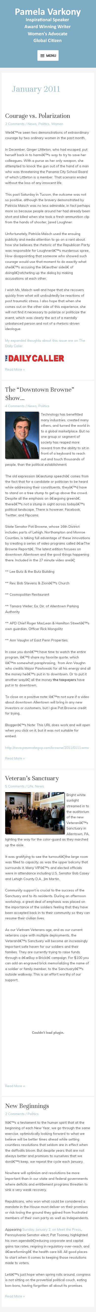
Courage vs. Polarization (37, 116)
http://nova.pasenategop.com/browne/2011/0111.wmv (47, 747)
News (32, 124)
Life (30, 786)
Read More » (15, 369)
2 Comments (15, 124)
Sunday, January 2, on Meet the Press (51, 1229)
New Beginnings (27, 1106)
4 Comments (15, 406)
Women (57, 124)
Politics (43, 124)
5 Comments (15, 786)
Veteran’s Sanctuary (32, 778)
